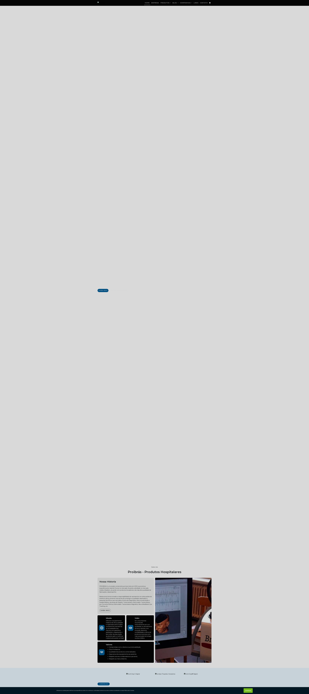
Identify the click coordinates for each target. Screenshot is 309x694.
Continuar (248, 690)
